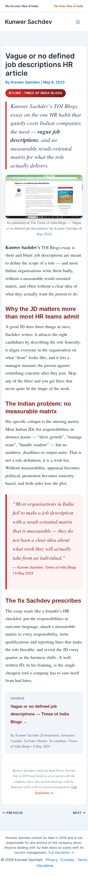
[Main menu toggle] (78, 22)
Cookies (67, 860)
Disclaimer (45, 865)
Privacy (52, 860)
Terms (82, 860)
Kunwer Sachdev (28, 21)
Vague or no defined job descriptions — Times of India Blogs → (40, 714)
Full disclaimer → (61, 852)
